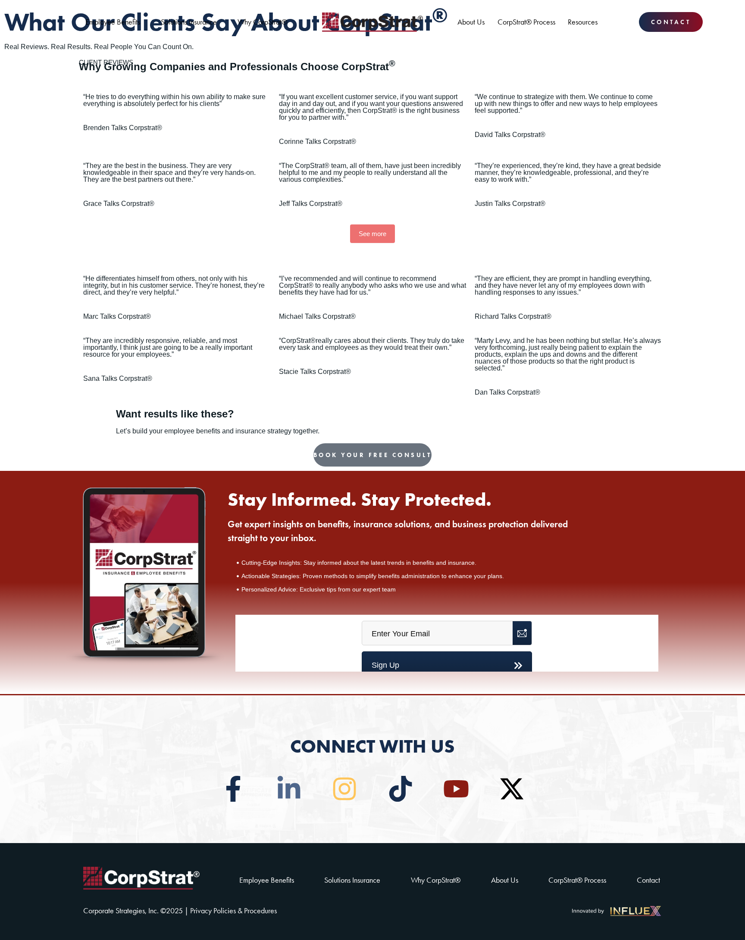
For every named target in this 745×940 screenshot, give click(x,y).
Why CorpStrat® (262, 22)
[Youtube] (456, 789)
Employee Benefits (112, 22)
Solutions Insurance (189, 22)
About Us (471, 22)
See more (372, 233)
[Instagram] (344, 789)
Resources (583, 22)
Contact (648, 880)
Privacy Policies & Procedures (233, 910)
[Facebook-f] (233, 789)
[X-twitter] (512, 789)
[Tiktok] (400, 789)
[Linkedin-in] (289, 789)
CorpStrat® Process (526, 22)
